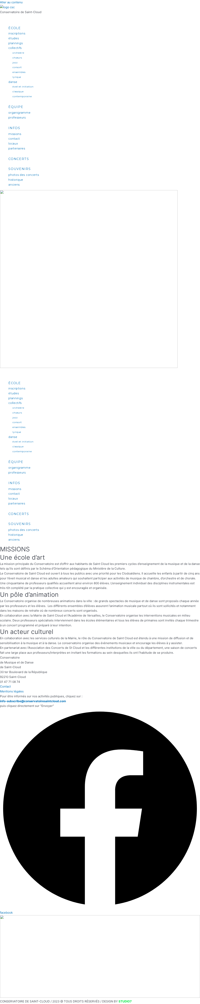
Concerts (18, 159)
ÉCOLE (14, 28)
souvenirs (19, 169)
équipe (15, 107)
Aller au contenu (11, 2)
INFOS (14, 128)
